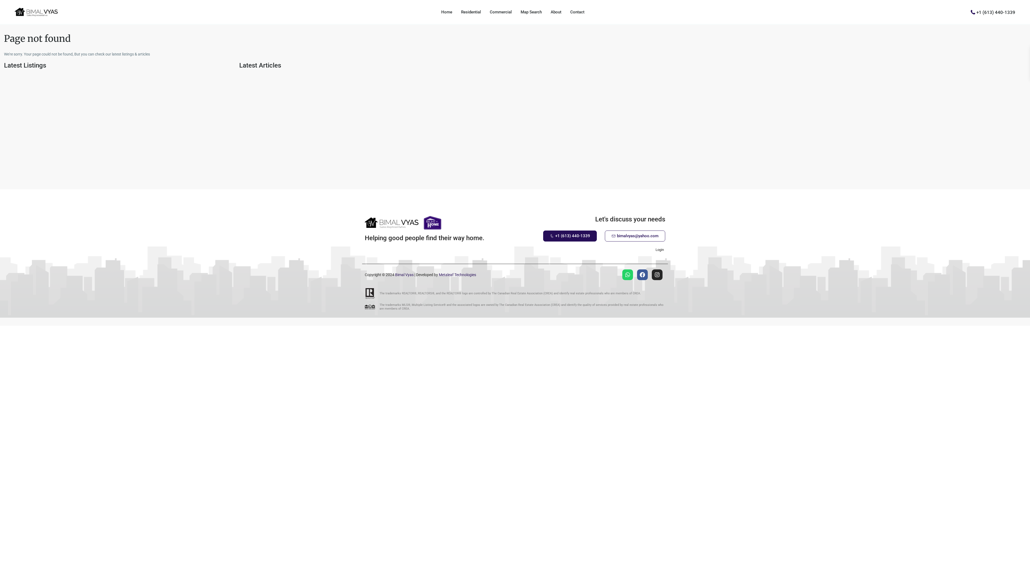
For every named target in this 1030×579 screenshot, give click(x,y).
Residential (471, 12)
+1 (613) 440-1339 (995, 12)
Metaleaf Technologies (457, 275)
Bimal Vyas (404, 275)
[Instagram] (657, 274)
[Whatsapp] (627, 274)
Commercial (501, 12)
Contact (577, 12)
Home (446, 12)
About (556, 12)
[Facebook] (642, 274)
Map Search (531, 12)
